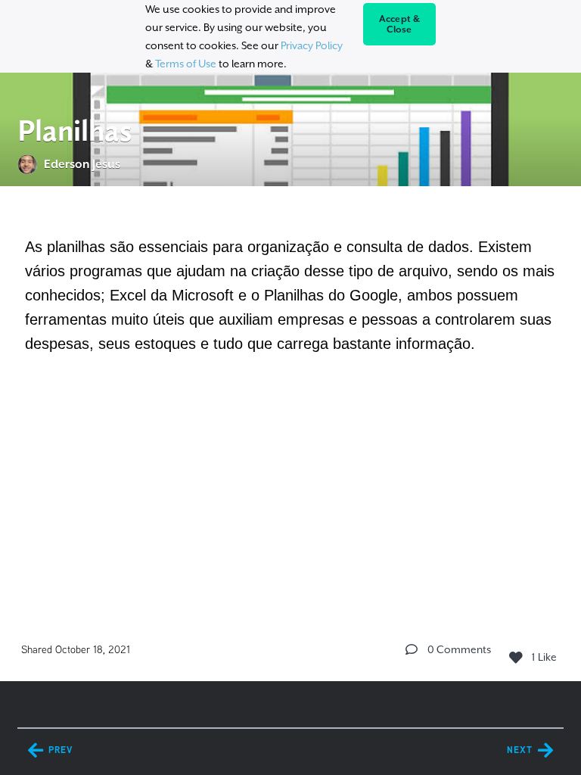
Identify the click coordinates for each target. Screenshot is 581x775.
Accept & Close (400, 24)
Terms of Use (185, 64)
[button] (411, 649)
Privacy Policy (312, 45)
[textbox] (290, 292)
